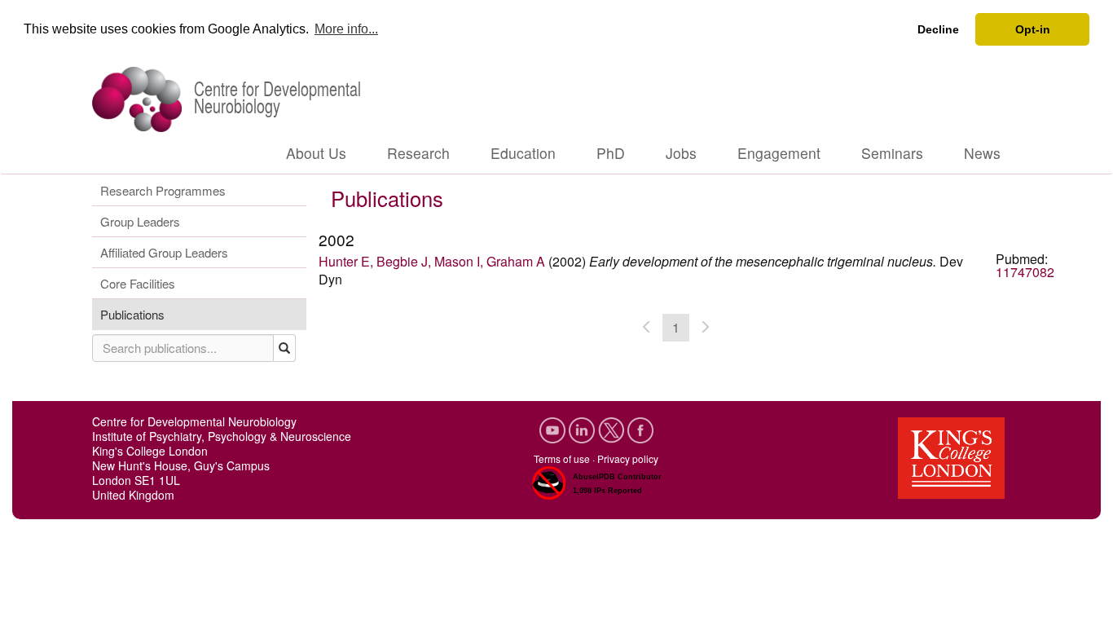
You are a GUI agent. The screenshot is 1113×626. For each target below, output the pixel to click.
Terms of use (562, 458)
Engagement (778, 153)
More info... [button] (346, 29)
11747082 (1025, 271)
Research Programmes (163, 190)
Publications (132, 314)
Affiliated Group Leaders (164, 252)
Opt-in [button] (1032, 29)
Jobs (681, 153)
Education (523, 153)
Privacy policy (627, 458)
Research (418, 153)
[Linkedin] (583, 427)
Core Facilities (137, 283)
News (982, 153)
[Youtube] (554, 427)
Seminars (892, 153)
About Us (316, 153)
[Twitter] (612, 427)
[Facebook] (640, 427)
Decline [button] (938, 29)
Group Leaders (140, 221)
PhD (610, 153)
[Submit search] (285, 348)
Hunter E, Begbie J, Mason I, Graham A (432, 261)
